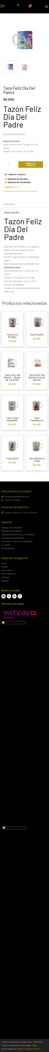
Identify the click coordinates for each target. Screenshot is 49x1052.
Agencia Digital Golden (28, 1048)
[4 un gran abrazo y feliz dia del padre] (24, 40)
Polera (17, 187)
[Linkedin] (14, 596)
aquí (12, 291)
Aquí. (37, 263)
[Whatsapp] (20, 596)
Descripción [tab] (9, 204)
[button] (46, 6)
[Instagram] (9, 596)
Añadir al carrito (31, 164)
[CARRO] (29, 6)
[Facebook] (3, 596)
